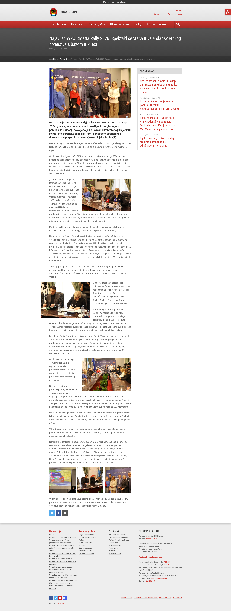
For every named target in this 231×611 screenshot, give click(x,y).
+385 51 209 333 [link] (152, 539)
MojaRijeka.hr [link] (109, 2)
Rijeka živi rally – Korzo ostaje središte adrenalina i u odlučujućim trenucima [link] (157, 141)
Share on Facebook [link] (58, 513)
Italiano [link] (179, 10)
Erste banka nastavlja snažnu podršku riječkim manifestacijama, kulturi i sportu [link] (159, 105)
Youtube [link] (60, 598)
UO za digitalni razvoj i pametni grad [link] (63, 580)
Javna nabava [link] (114, 548)
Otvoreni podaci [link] (115, 545)
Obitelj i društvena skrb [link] (87, 537)
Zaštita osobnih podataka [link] (118, 537)
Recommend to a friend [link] (65, 513)
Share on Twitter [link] (52, 513)
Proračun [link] (112, 551)
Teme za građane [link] (97, 24)
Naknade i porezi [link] (85, 551)
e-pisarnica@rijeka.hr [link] (159, 578)
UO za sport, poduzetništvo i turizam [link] (63, 537)
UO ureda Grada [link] (55, 535)
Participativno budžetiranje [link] (119, 540)
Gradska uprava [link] (59, 24)
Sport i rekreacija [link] (85, 548)
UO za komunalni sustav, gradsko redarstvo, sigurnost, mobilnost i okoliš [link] (61, 548)
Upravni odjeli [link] (55, 531)
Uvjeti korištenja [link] (165, 597)
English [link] (170, 10)
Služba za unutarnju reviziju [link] (59, 583)
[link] (228, 12)
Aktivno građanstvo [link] (86, 553)
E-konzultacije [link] (114, 543)
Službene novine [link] (115, 553)
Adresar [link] (178, 14)
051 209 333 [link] (150, 581)
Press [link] (170, 14)
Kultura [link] (81, 540)
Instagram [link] (65, 598)
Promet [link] (82, 545)
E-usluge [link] (138, 24)
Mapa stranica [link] (126, 597)
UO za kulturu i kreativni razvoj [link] (60, 559)
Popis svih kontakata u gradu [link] (150, 557)
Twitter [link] (56, 598)
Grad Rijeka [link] (60, 604)
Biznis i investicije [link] (85, 543)
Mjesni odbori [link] (77, 24)
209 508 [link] (167, 562)
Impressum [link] (177, 597)
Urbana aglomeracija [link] (119, 24)
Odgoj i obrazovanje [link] (86, 535)
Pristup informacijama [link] (117, 535)
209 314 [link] (167, 565)
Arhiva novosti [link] (160, 14)
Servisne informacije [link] (157, 24)
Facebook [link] (51, 598)
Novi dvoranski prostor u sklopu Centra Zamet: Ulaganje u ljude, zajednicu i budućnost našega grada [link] (158, 86)
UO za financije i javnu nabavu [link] (60, 567)
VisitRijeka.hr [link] (122, 2)
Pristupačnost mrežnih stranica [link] (146, 597)
